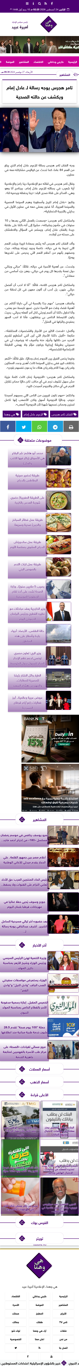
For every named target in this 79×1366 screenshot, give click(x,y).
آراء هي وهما (39, 1330)
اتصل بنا (63, 1347)
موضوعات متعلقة (38, 440)
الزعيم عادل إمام (34, 414)
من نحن (63, 1339)
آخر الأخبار (39, 945)
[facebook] (52, 3)
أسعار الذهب (39, 1081)
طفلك (39, 1322)
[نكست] (50, 761)
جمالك (15, 1322)
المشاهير (24, 61)
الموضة (10, 61)
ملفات (63, 1330)
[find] (39, 3)
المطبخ (39, 1313)
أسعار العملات (39, 1069)
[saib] (50, 810)
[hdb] (39, 44)
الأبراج (63, 1313)
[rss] (46, 3)
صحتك (15, 1313)
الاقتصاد (38, 61)
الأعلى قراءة (39, 1094)
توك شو (16, 1330)
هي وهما (10, 414)
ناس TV (63, 1322)
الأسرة (16, 1304)
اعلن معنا (39, 1339)
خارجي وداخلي (56, 61)
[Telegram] (55, 426)
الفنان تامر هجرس (62, 414)
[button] (4, 44)
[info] (33, 3)
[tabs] (27, 3)
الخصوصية (15, 1339)
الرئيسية (72, 61)
